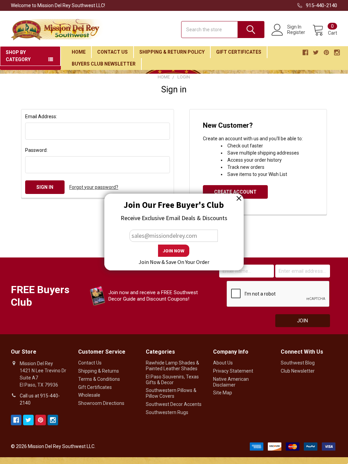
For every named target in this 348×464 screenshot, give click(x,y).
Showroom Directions (101, 403)
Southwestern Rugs (167, 412)
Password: (36, 150)
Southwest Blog (298, 362)
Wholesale (89, 395)
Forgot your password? (93, 187)
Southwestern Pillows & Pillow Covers (171, 393)
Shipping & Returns (98, 371)
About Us (223, 362)
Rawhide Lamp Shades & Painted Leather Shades (172, 365)
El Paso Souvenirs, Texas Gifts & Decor (172, 379)
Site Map (222, 392)
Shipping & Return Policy (172, 52)
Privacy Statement (233, 371)
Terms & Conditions (99, 379)
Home (79, 52)
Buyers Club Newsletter (104, 64)
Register (296, 32)
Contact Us (112, 52)
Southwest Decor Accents (174, 404)
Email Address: (41, 116)
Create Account (235, 192)
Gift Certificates (238, 52)
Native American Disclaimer (231, 382)
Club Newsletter (298, 371)
